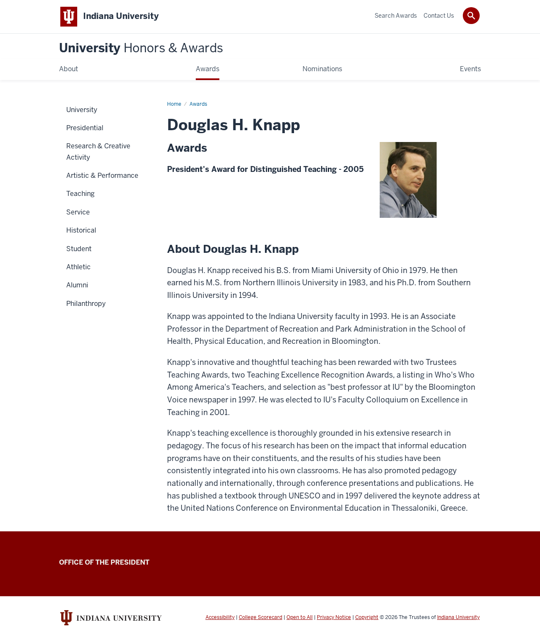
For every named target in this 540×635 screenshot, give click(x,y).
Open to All (299, 617)
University (141, 48)
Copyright (366, 617)
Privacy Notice (334, 617)
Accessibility (220, 617)
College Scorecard (260, 617)
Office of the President (104, 562)
